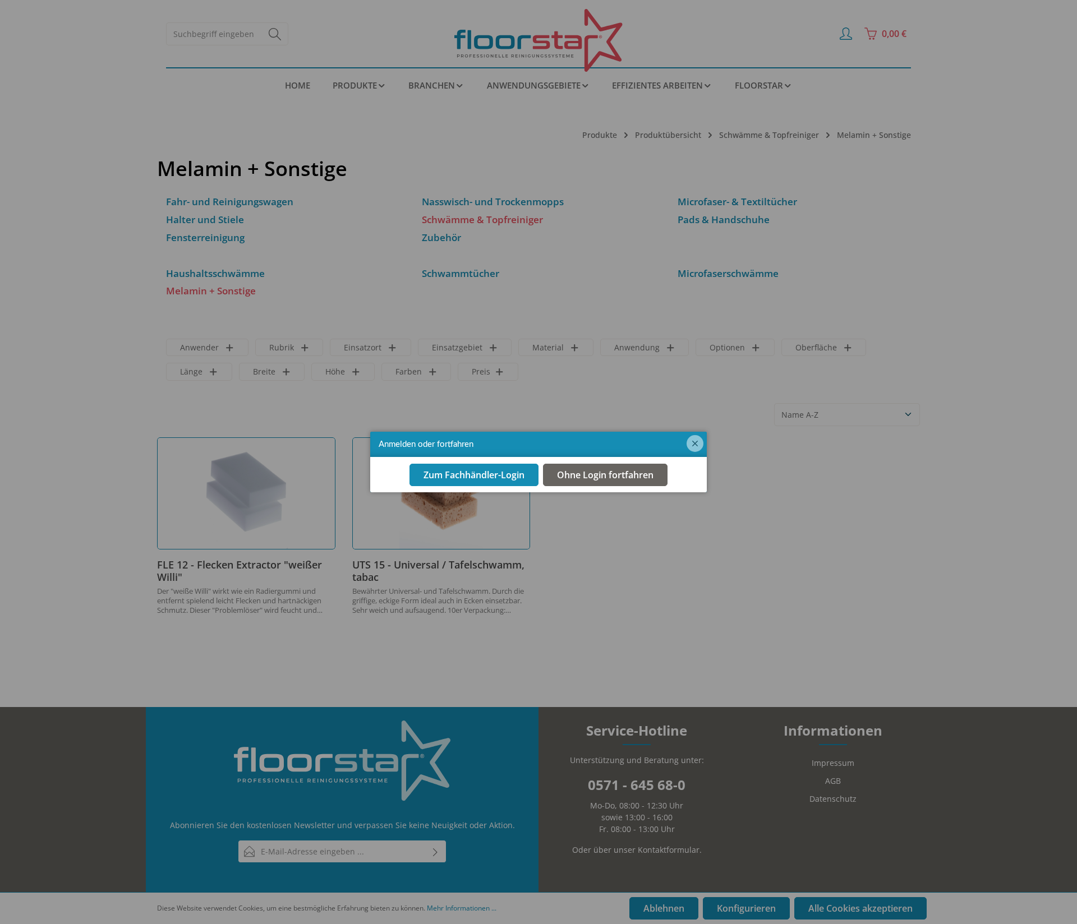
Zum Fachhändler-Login (474, 475)
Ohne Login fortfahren (605, 475)
